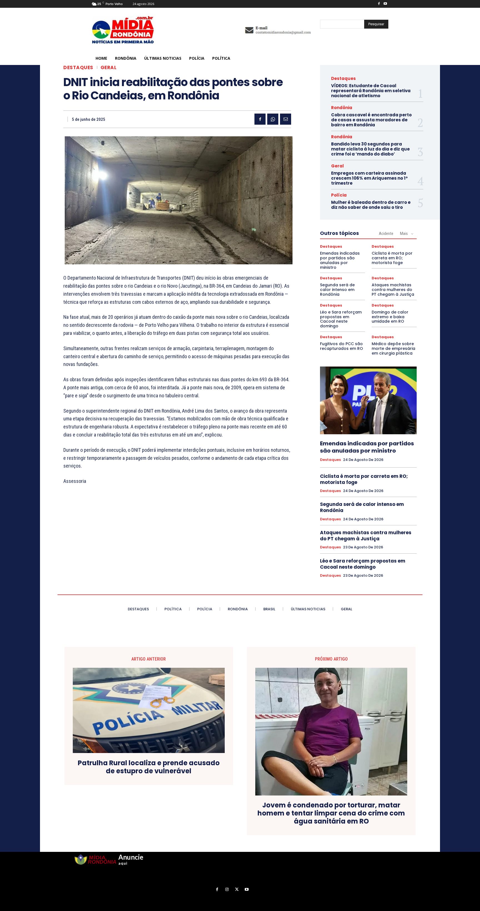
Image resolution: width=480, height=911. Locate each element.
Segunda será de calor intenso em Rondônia (337, 289)
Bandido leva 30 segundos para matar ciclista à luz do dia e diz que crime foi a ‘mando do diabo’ (370, 149)
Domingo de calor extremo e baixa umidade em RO (390, 316)
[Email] (285, 119)
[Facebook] (379, 4)
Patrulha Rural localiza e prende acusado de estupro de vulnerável (149, 767)
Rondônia (341, 108)
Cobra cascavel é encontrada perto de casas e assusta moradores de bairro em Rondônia (371, 120)
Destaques (78, 67)
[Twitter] (236, 889)
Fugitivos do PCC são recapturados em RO (341, 346)
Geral (109, 67)
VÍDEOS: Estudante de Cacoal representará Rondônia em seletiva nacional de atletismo (371, 91)
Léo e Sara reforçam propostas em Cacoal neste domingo (341, 319)
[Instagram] (227, 889)
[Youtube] (385, 4)
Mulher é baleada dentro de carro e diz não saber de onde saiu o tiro (371, 204)
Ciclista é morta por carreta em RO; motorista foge (392, 257)
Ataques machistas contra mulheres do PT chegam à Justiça (393, 289)
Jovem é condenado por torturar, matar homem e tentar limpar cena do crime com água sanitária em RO (331, 813)
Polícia (339, 195)
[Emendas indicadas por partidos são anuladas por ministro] (368, 400)
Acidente (386, 233)
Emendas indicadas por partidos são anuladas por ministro (340, 260)
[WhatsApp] (272, 119)
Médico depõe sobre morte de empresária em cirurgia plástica (393, 348)
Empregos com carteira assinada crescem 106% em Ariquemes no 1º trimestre (369, 178)
